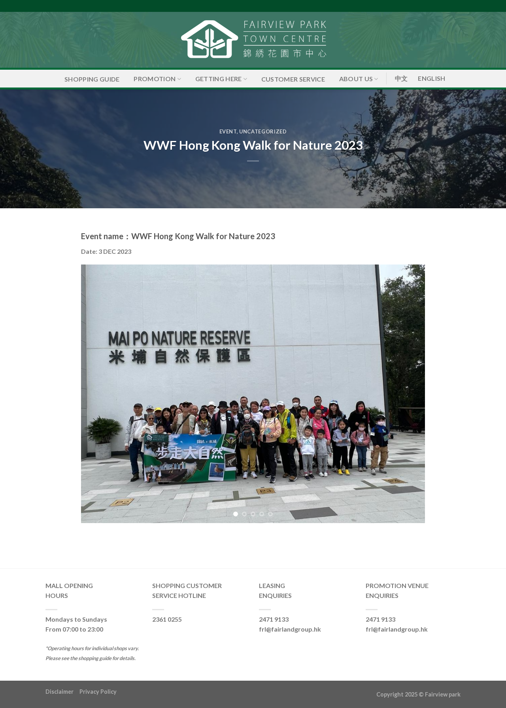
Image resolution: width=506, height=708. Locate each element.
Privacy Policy (98, 691)
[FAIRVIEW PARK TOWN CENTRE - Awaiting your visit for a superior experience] (253, 39)
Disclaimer (62, 691)
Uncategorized (263, 131)
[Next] (408, 394)
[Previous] (98, 394)
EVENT (228, 131)
